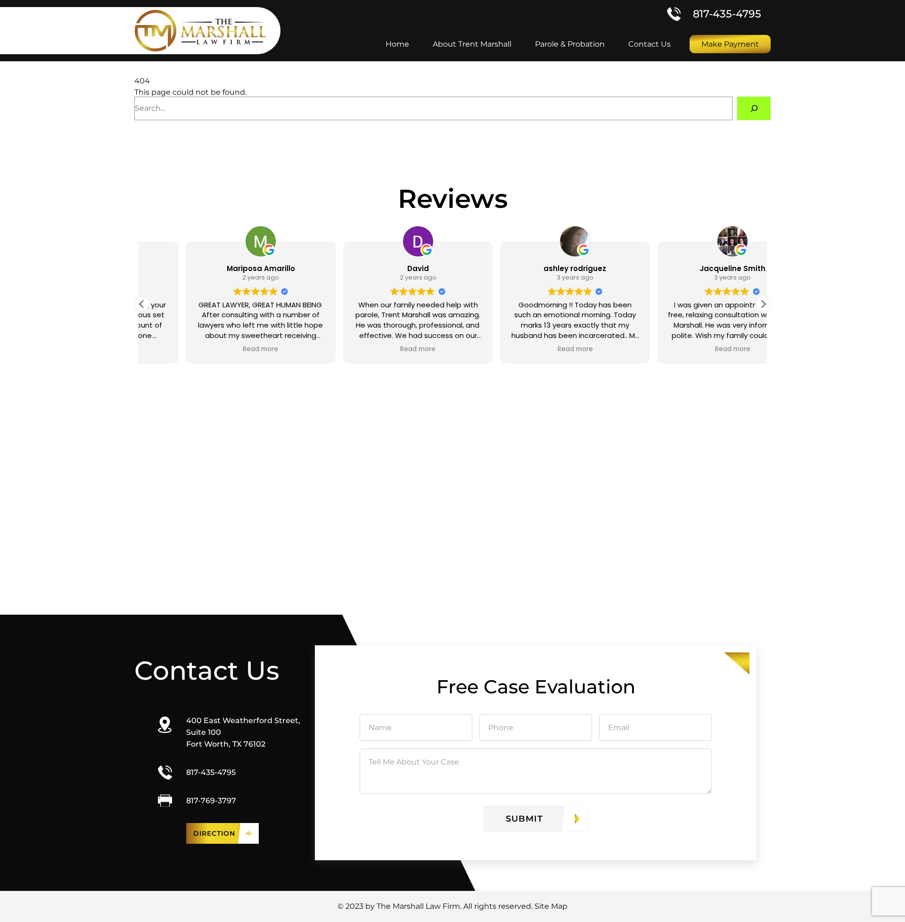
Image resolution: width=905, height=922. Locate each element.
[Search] (754, 108)
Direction (214, 833)
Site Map (551, 906)
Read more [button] (216, 349)
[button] (763, 304)
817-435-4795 (727, 14)
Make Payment (730, 44)
